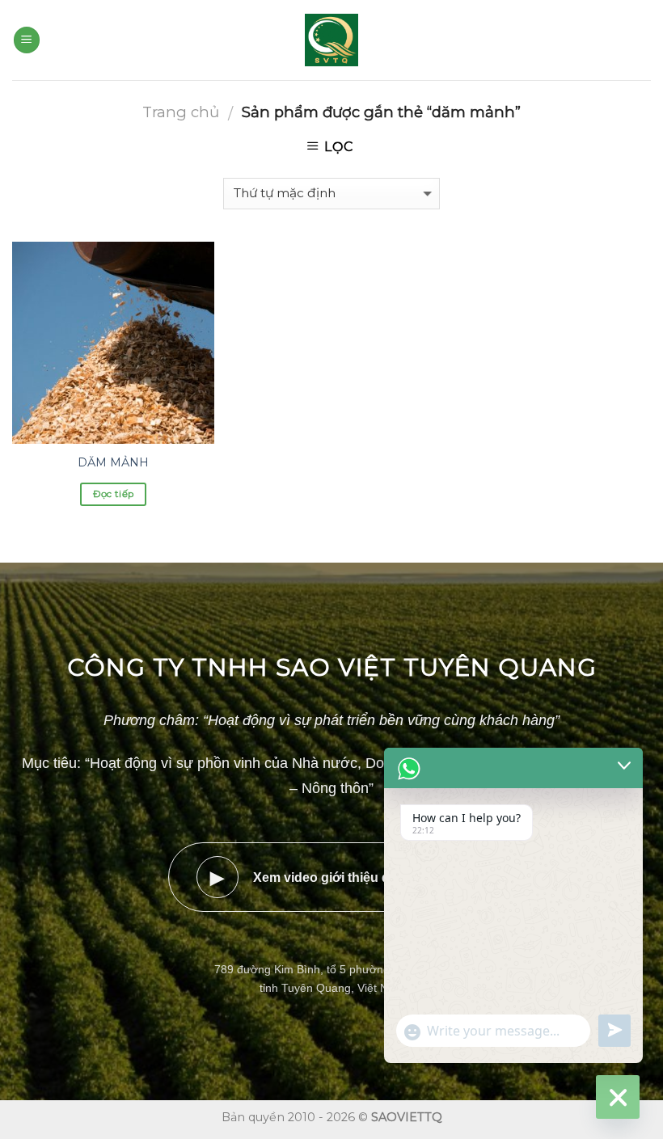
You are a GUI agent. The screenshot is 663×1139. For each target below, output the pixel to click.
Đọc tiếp (113, 494)
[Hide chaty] (618, 1097)
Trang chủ (180, 112)
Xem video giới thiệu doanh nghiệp (338, 877)
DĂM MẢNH (113, 462)
